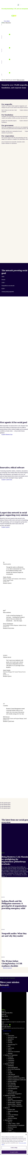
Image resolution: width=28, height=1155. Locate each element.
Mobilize (10, 1040)
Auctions (10, 1072)
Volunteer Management (13, 1086)
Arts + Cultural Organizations (15, 1106)
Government (11, 1062)
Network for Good (12, 1037)
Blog (9, 1113)
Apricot (10, 1050)
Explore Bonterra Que (7, 434)
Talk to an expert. (20, 79)
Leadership (10, 1129)
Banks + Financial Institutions (15, 1100)
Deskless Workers (12, 1081)
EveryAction (11, 1035)
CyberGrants (11, 1048)
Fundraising (11, 1065)
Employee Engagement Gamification (17, 1079)
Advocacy (10, 1090)
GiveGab (10, 1042)
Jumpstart (10, 1053)
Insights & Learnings (13, 1111)
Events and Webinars (13, 1114)
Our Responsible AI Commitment (16, 1125)
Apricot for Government (14, 1051)
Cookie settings (14, 1147)
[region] (14, 1143)
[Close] (26, 1134)
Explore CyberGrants (7, 479)
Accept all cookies (14, 1152)
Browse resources (7, 968)
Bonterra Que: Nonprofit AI (14, 1093)
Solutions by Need (9, 1064)
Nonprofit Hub (12, 1044)
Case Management (12, 1092)
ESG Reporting (11, 1083)
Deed (9, 1046)
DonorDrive (11, 1039)
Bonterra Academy (12, 1118)
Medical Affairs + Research (14, 1104)
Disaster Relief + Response (14, 1102)
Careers (10, 1130)
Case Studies (11, 1116)
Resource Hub (11, 1109)
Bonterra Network (12, 1127)
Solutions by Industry (10, 1095)
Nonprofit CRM (12, 1085)
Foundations (11, 1058)
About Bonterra (8, 1120)
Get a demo (7, 21)
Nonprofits (10, 1057)
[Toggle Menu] (24, 5)
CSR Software (11, 1074)
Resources (7, 1107)
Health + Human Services (14, 1097)
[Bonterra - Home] (8, 11)
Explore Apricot (5, 527)
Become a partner (5, 1024)
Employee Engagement (13, 1076)
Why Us (10, 1121)
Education (10, 1099)
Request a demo (5, 987)
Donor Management (13, 1067)
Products (7, 1033)
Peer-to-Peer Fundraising (14, 1069)
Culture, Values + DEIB (14, 1123)
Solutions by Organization (11, 1055)
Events (9, 1071)
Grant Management (12, 1088)
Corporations (11, 1060)
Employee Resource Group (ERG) (16, 1078)
